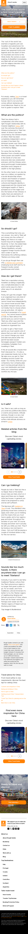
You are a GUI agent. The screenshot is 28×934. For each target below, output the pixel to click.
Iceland (5, 875)
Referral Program (8, 906)
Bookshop (6, 841)
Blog (4, 856)
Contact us (6, 845)
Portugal (5, 868)
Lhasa (10, 421)
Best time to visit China (8, 703)
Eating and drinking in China (9, 689)
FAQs (4, 849)
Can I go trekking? (6, 83)
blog (13, 33)
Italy (4, 864)
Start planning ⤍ (14, 802)
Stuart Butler (11, 618)
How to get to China (7, 691)
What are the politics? (8, 73)
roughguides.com (6, 33)
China (18, 126)
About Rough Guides (9, 838)
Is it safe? (4, 80)
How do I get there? (7, 78)
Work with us (7, 853)
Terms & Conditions (16, 916)
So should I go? (5, 75)
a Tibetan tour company (14, 263)
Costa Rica (6, 879)
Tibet (17, 96)
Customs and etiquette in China (10, 686)
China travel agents (14, 644)
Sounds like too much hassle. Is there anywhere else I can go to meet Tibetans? (12, 87)
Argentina (6, 887)
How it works (12, 2)
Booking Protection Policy (11, 902)
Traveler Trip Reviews (9, 898)
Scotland (5, 883)
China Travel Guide (14, 477)
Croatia (5, 872)
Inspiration (10, 633)
